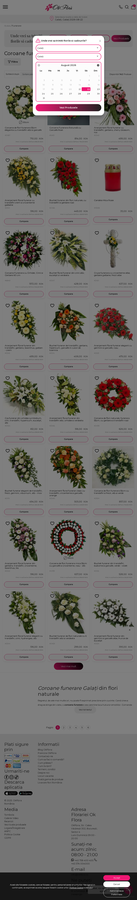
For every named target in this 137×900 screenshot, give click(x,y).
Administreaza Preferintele (117, 893)
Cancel (116, 884)
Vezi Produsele (68, 107)
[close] (100, 41)
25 (52, 93)
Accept (116, 878)
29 (88, 93)
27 (70, 93)
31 (44, 98)
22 (88, 89)
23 (98, 89)
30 (98, 93)
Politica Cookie (76, 887)
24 (43, 93)
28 (79, 93)
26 (61, 93)
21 (80, 89)
